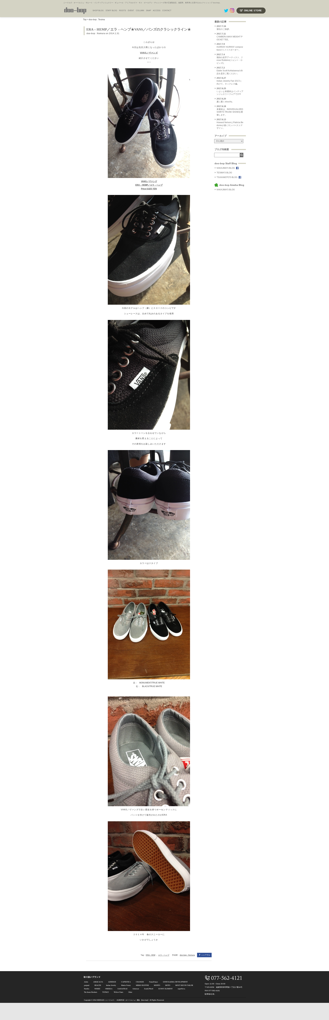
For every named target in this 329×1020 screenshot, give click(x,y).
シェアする (205, 955)
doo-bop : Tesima (97, 19)
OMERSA (108, 988)
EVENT (131, 10)
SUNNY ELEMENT (165, 988)
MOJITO (157, 985)
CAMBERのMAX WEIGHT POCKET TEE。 (229, 37)
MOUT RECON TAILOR (184, 985)
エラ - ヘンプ (163, 955)
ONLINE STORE (253, 10)
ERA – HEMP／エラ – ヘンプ (149, 185)
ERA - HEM (150, 955)
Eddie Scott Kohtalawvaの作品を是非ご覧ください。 (230, 71)
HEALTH (97, 985)
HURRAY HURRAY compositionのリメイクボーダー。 (230, 47)
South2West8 (148, 988)
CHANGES (140, 982)
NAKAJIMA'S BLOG (226, 168)
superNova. (181, 988)
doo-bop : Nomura (96, 33)
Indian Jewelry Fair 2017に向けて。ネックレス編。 (229, 81)
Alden (86, 982)
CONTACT (166, 10)
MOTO (167, 985)
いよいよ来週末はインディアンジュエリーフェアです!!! (230, 91)
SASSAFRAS (122, 988)
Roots (122, 10)
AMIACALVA (98, 982)
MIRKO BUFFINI (142, 985)
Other (130, 992)
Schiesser (136, 988)
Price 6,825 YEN (149, 189)
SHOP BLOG (98, 10)
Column (140, 10)
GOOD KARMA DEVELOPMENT (175, 982)
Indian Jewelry (111, 985)
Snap (148, 10)
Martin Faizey (126, 985)
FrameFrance (153, 982)
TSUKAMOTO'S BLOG (227, 177)
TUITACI (105, 992)
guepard (86, 985)
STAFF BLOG (111, 10)
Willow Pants (118, 992)
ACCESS (156, 10)
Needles (86, 988)
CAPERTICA (126, 982)
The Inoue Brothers (90, 992)
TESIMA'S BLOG (224, 172)
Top (85, 19)
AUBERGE (112, 982)
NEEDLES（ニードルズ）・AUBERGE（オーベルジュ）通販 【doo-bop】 (123, 1000)
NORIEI (97, 988)
